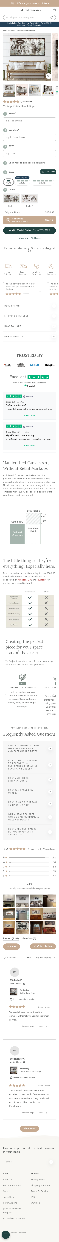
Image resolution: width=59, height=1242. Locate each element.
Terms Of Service (39, 1191)
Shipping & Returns (40, 1185)
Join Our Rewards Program (12, 1211)
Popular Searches (12, 1185)
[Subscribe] (51, 1162)
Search (6, 1191)
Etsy (29, 580)
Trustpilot (41, 580)
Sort (29, 958)
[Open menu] (6, 1235)
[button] (17, 102)
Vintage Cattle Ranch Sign (19, 106)
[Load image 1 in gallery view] (9, 90)
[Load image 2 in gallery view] (22, 90)
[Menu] (4, 10)
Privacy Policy (38, 1180)
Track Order (9, 1197)
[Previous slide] (6, 695)
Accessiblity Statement (14, 1218)
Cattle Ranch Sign (27, 993)
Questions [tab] (29, 939)
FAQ (33, 1197)
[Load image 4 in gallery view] (48, 90)
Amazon (22, 580)
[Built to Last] (35, 90)
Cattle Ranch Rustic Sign (30, 1072)
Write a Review (46, 947)
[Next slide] (53, 695)
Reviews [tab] (11, 939)
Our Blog (35, 1203)
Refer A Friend (10, 1203)
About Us (7, 1180)
